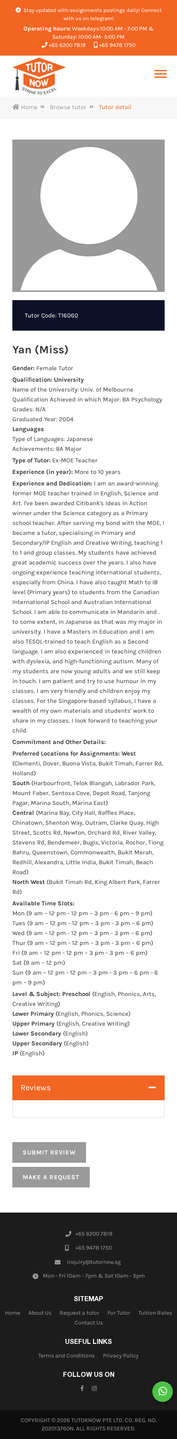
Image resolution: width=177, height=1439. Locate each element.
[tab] (88, 1087)
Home (28, 107)
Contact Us (89, 1322)
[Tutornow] (39, 76)
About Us (39, 1312)
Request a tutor (79, 1312)
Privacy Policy (121, 1355)
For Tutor (118, 1312)
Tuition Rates (155, 1312)
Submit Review (49, 1152)
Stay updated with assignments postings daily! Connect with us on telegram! (92, 14)
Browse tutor (68, 107)
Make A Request (51, 1177)
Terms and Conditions (66, 1355)
